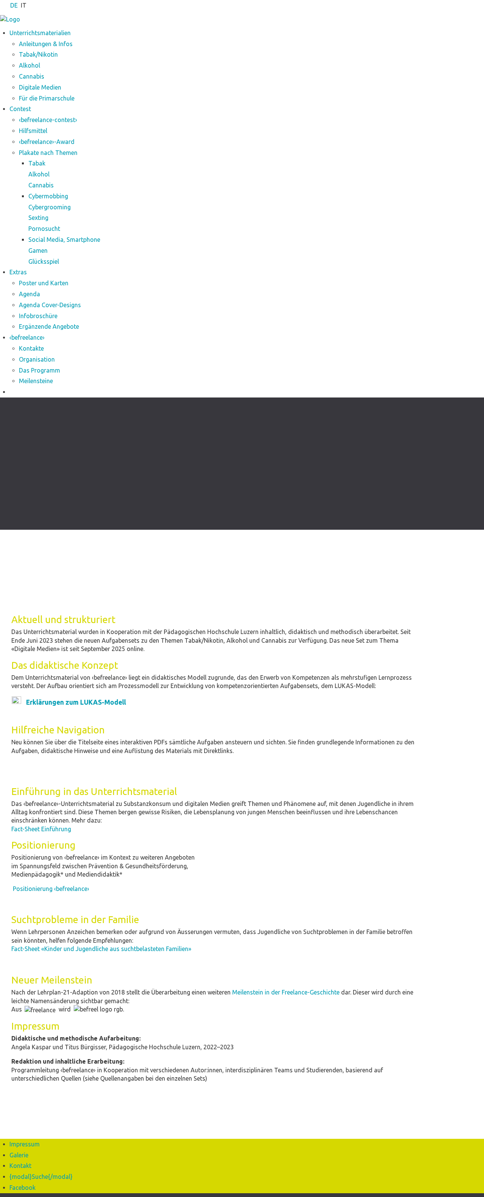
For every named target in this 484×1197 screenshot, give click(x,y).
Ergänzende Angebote (49, 326)
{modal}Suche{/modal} (41, 1176)
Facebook (22, 1187)
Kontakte (31, 348)
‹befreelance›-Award (46, 141)
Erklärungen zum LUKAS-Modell (76, 702)
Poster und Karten (43, 283)
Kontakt (20, 1165)
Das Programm (39, 370)
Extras (18, 272)
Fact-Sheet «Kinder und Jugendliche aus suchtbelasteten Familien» (101, 948)
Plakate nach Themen (48, 152)
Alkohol (29, 65)
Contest (20, 108)
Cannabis (31, 76)
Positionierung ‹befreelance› (50, 888)
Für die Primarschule (46, 98)
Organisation (37, 359)
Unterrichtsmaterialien (40, 32)
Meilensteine (36, 380)
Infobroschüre (38, 315)
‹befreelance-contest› (48, 119)
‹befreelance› (27, 337)
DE (14, 5)
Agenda (29, 294)
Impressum (24, 1144)
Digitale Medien (40, 87)
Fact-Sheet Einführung (41, 829)
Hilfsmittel (33, 130)
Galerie (18, 1155)
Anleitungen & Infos (46, 43)
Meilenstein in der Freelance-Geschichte (286, 992)
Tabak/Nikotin (38, 54)
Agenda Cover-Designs (50, 305)
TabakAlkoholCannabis (41, 174)
